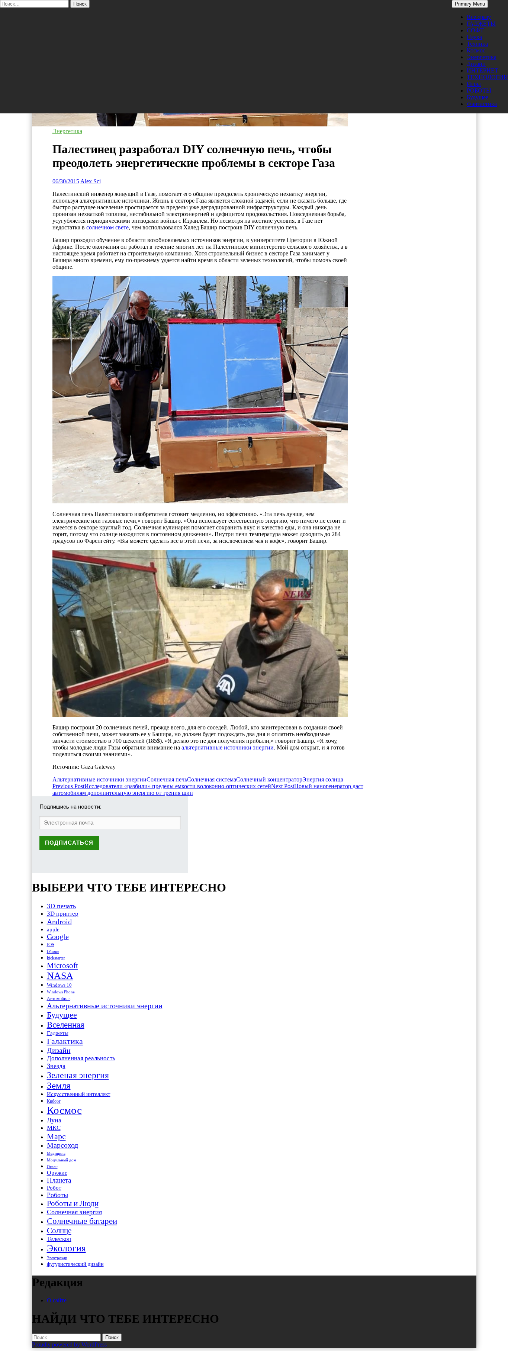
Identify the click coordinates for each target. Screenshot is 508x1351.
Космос (476, 50)
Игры (474, 84)
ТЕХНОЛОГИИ (487, 77)
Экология (66, 1248)
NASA (60, 975)
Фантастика (482, 104)
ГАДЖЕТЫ (481, 23)
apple (53, 929)
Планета (59, 1180)
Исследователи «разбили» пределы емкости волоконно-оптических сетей (161, 786)
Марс (56, 1136)
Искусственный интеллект (78, 1094)
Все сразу (479, 17)
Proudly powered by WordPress (69, 1344)
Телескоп (59, 1238)
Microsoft (62, 965)
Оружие (57, 1173)
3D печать (61, 906)
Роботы (57, 1195)
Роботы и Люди (73, 1203)
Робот (54, 1187)
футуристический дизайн (75, 1264)
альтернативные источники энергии (227, 747)
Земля (59, 1085)
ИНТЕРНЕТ (482, 70)
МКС (54, 1127)
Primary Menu (470, 4)
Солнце (59, 1230)
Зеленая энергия (78, 1075)
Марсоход (62, 1145)
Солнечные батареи (82, 1221)
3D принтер (62, 913)
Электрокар (57, 1257)
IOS (50, 944)
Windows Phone (61, 992)
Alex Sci (90, 181)
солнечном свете (107, 227)
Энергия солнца (322, 779)
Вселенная (65, 1024)
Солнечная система (211, 779)
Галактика (65, 1041)
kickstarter (56, 958)
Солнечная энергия (74, 1212)
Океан (52, 1166)
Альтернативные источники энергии (99, 779)
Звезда (56, 1066)
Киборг (54, 1101)
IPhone (53, 951)
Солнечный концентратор (269, 779)
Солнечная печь (167, 779)
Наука (474, 37)
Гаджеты (57, 1033)
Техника (477, 44)
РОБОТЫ (479, 90)
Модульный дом (61, 1160)
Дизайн (476, 64)
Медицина (56, 1153)
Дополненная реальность (81, 1058)
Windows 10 (59, 985)
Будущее (477, 97)
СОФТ (475, 30)
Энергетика (481, 57)
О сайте (57, 1300)
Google (58, 937)
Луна (54, 1120)
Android (59, 922)
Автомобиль (58, 998)
